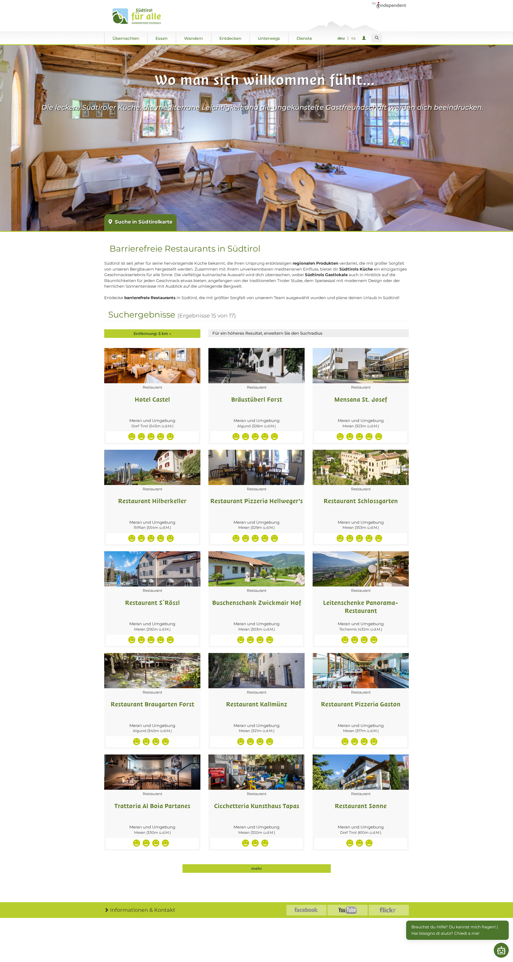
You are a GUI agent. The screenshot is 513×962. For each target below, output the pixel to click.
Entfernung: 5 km (151, 333)
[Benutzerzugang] (365, 38)
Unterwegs (269, 38)
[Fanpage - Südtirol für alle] (306, 910)
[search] (376, 37)
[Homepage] (142, 16)
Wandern (193, 38)
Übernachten (125, 38)
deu (341, 38)
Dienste (304, 38)
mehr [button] (256, 868)
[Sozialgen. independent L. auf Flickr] (389, 910)
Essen (162, 38)
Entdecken (230, 38)
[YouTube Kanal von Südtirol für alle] (348, 910)
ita (353, 38)
